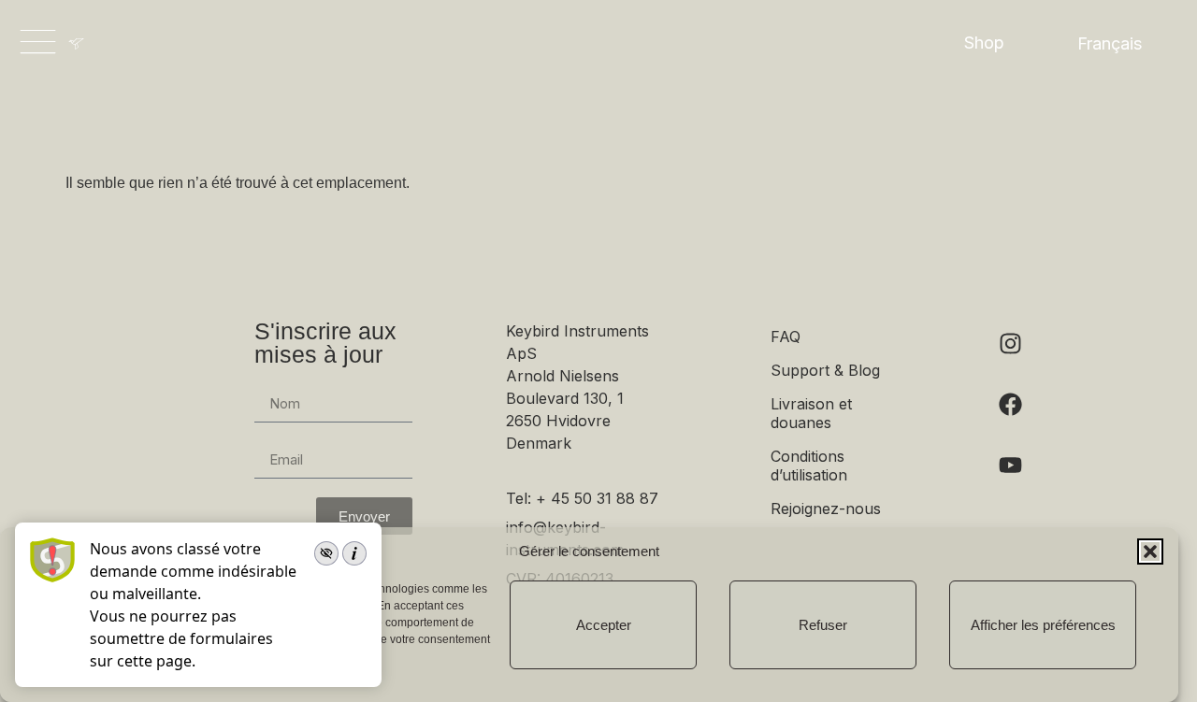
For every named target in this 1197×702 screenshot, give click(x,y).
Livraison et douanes (811, 413)
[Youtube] (1010, 464)
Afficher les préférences (1043, 625)
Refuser (823, 625)
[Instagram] (1010, 343)
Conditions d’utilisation (809, 465)
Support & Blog (825, 370)
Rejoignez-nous (826, 508)
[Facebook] (1010, 403)
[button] (1150, 551)
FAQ (785, 336)
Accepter (603, 625)
